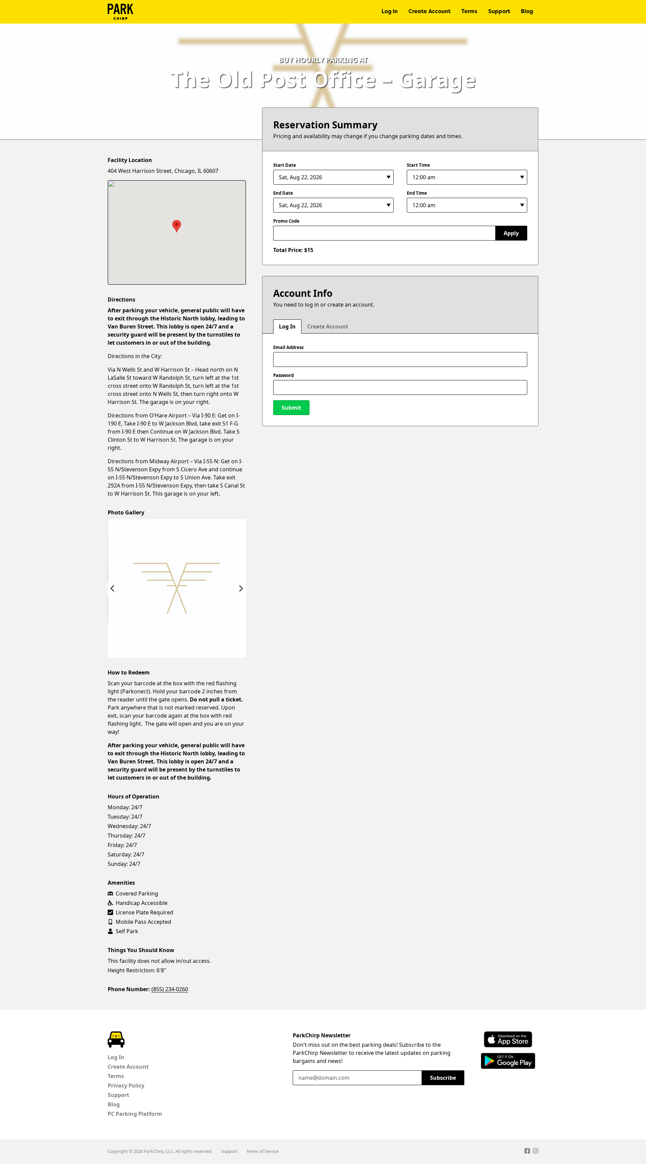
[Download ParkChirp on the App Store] (508, 1039)
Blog (527, 11)
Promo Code (286, 221)
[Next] (240, 588)
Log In (390, 11)
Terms (469, 11)
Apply (511, 233)
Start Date (284, 165)
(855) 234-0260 (169, 989)
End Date (283, 193)
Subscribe (443, 1077)
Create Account (429, 11)
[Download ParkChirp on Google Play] (508, 1061)
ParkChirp (120, 12)
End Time (417, 193)
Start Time (418, 165)
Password (283, 375)
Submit (291, 407)
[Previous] (113, 588)
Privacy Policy (126, 1085)
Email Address (288, 347)
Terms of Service (262, 1151)
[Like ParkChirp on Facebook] (527, 1152)
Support (499, 11)
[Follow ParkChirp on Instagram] (535, 1152)
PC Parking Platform (135, 1114)
